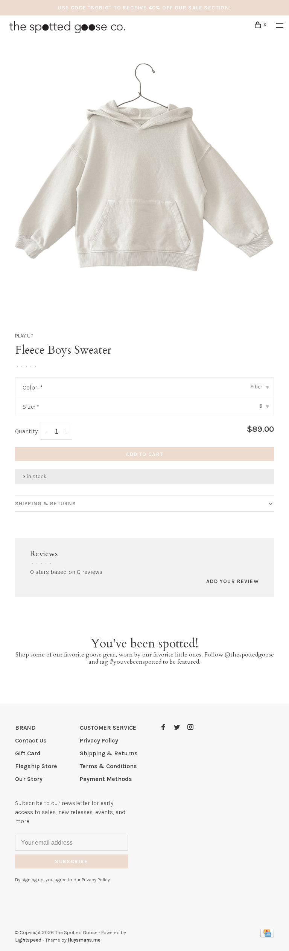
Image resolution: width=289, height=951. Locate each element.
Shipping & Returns (45, 503)
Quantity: (27, 431)
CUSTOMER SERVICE (108, 727)
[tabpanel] (144, 185)
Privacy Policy (99, 740)
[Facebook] (163, 727)
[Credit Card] (267, 935)
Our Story (29, 778)
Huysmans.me (84, 940)
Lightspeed (28, 940)
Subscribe (71, 861)
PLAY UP (24, 336)
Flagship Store (36, 766)
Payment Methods (106, 778)
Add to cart (144, 454)
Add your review (232, 581)
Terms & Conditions (108, 766)
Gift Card (28, 753)
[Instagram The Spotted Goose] (190, 727)
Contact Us (31, 740)
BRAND (25, 727)
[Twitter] (177, 727)
